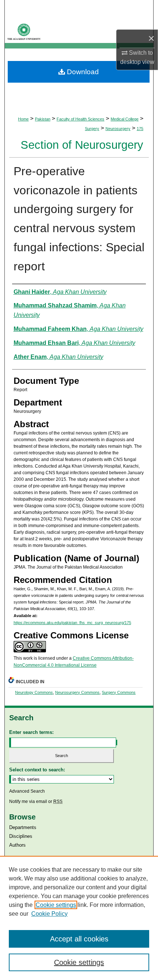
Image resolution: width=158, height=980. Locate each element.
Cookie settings (56, 905)
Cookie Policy (49, 914)
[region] (79, 918)
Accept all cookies (79, 939)
